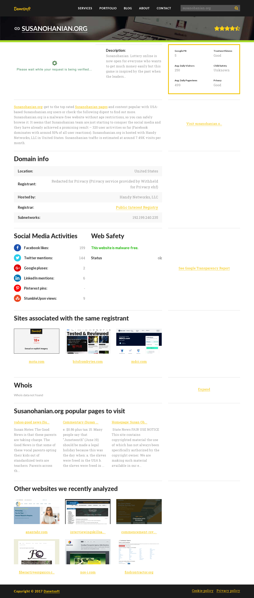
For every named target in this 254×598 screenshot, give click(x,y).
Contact (164, 8)
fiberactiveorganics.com (37, 572)
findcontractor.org (139, 572)
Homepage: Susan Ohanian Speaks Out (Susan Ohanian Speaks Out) (129, 422)
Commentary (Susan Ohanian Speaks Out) (81, 422)
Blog (128, 8)
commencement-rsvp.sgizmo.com (139, 532)
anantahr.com (37, 532)
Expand (204, 389)
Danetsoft (52, 591)
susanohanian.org (55, 28)
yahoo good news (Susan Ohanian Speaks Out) (32, 422)
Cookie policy (203, 591)
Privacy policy (228, 591)
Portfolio (108, 8)
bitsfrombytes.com (88, 361)
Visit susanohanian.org (204, 124)
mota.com (36, 361)
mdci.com (139, 361)
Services (85, 8)
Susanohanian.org (28, 107)
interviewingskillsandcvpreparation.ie (88, 532)
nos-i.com (88, 572)
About (144, 8)
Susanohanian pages (91, 107)
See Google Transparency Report (204, 268)
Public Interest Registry (137, 207)
